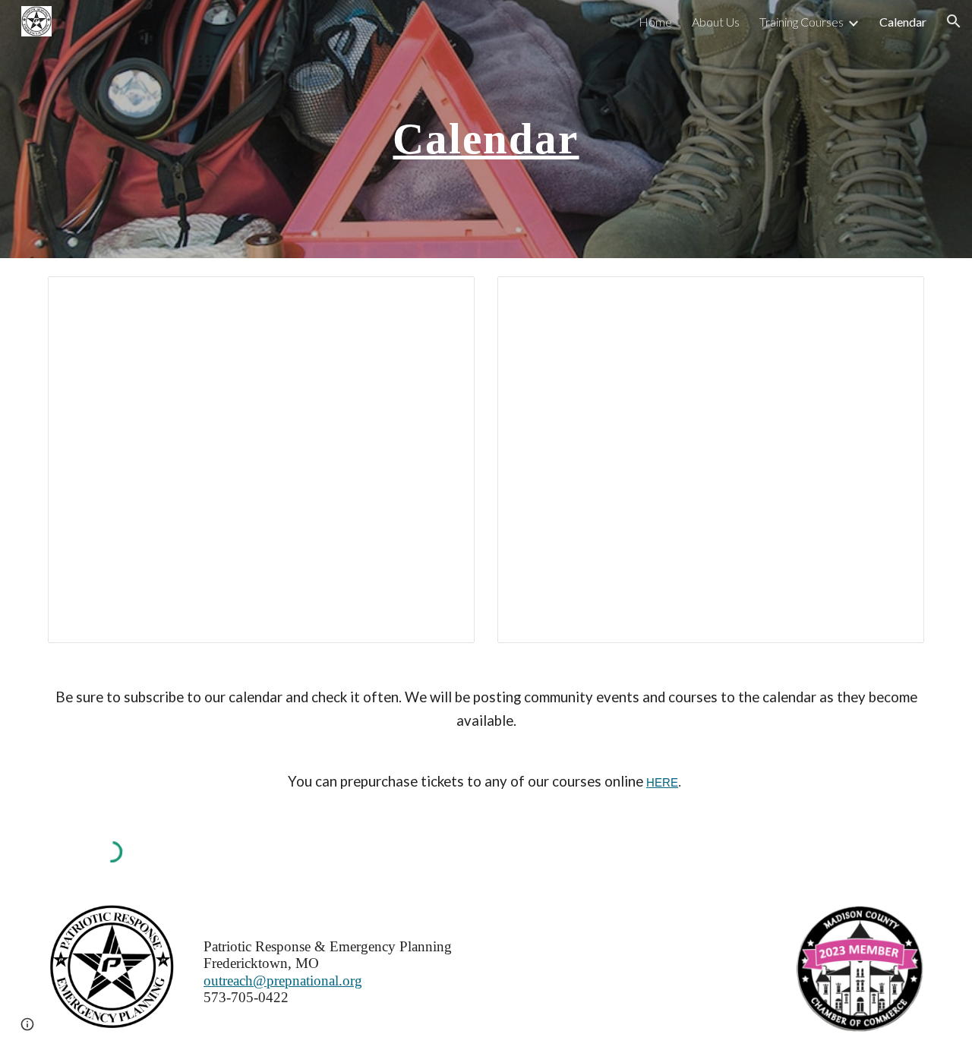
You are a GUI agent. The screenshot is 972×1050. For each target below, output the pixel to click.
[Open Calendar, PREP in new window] (445, 296)
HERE (662, 783)
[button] (954, 21)
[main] (486, 128)
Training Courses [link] (801, 21)
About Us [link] (716, 21)
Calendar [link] (902, 21)
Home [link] (655, 21)
